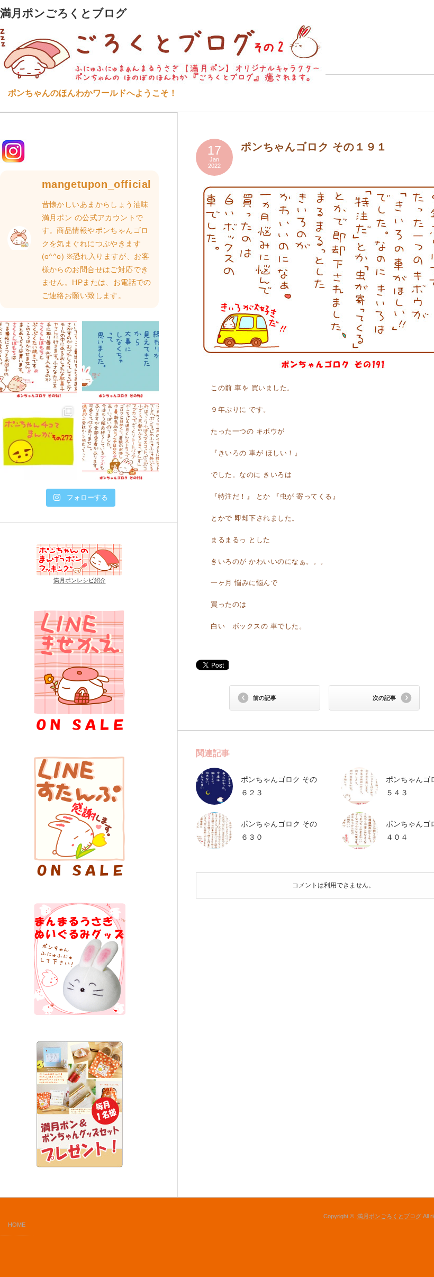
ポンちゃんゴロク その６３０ (279, 830)
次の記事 (384, 698)
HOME (16, 1224)
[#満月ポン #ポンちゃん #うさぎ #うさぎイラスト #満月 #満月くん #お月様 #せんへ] (38, 359)
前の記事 (264, 698)
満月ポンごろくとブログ (389, 1216)
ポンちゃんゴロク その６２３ (279, 786)
